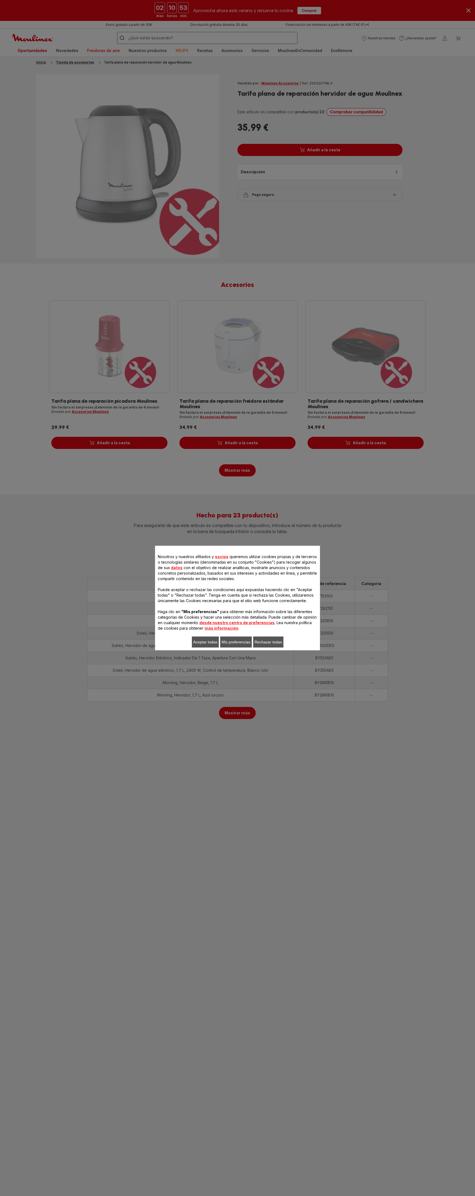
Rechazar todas (268, 642)
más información (221, 628)
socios (221, 556)
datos (177, 567)
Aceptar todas (205, 642)
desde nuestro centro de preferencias (237, 622)
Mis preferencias (236, 642)
